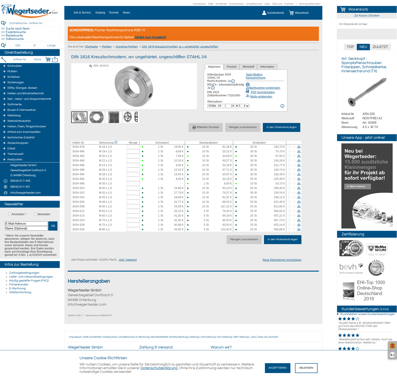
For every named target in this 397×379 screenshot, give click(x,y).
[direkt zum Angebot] (150, 37)
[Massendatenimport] (55, 59)
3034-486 (78, 165)
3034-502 (78, 192)
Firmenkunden (18, 284)
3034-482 (78, 156)
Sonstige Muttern (127, 46)
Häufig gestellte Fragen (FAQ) (29, 280)
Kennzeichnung (256, 77)
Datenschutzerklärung (159, 368)
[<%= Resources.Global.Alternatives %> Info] (282, 106)
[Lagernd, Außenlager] (188, 147)
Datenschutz (236, 4)
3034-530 (78, 229)
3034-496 (78, 183)
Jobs (267, 4)
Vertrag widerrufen (309, 4)
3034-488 (78, 169)
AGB (210, 4)
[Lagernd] (143, 147)
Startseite (91, 46)
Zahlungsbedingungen (24, 272)
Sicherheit (221, 4)
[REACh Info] (213, 87)
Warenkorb (358, 9)
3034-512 (78, 211)
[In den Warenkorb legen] (48, 59)
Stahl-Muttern (254, 74)
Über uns (277, 4)
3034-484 (78, 160)
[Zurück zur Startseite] (30, 17)
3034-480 (78, 151)
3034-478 (78, 146)
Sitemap (195, 337)
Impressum (199, 4)
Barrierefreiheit (159, 337)
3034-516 (78, 215)
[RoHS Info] (233, 81)
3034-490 (78, 174)
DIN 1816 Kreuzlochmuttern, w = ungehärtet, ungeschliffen (180, 46)
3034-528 (78, 224)
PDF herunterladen (262, 92)
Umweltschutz (254, 4)
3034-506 (78, 201)
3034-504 (78, 197)
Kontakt (289, 4)
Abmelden (43, 214)
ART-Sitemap (241, 337)
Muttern (107, 46)
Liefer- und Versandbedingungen (31, 276)
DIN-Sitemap (208, 337)
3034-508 (78, 206)
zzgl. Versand (128, 259)
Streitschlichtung (20, 292)
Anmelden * (19, 214)
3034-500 (78, 188)
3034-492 (78, 179)
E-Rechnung (17, 288)
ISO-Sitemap (225, 337)
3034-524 (78, 220)
